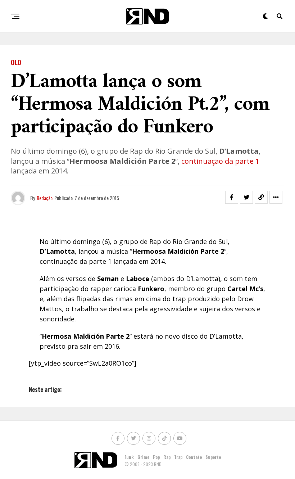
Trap (178, 457)
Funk (129, 457)
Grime (143, 457)
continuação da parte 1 (219, 161)
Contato (194, 457)
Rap (167, 457)
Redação (45, 198)
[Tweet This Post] (246, 197)
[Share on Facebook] (231, 197)
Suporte (213, 457)
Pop (156, 457)
